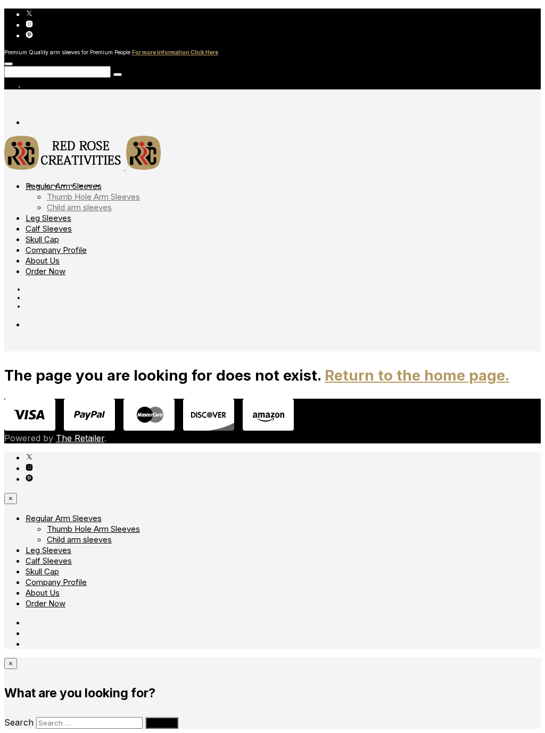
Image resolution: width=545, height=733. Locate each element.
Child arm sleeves (79, 207)
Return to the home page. (417, 375)
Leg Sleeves (48, 218)
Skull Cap (42, 239)
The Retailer (80, 438)
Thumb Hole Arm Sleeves (93, 197)
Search (19, 722)
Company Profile (56, 250)
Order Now (45, 271)
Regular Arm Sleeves (64, 186)
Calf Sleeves (49, 229)
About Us (43, 261)
